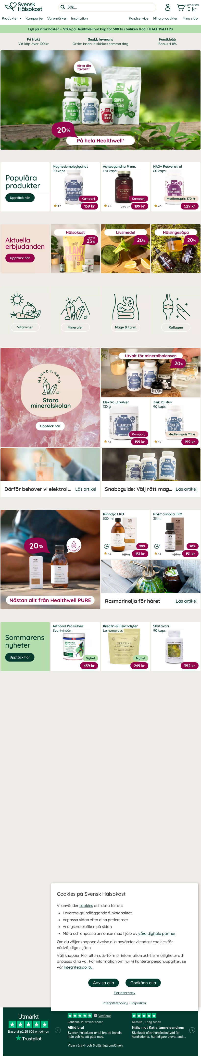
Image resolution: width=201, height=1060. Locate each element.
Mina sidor (191, 18)
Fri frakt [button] (33, 41)
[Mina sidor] (166, 7)
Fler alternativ (125, 993)
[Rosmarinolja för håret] (151, 584)
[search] (107, 7)
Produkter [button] (10, 18)
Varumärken (57, 18)
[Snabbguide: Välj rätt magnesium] (151, 472)
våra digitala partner (156, 933)
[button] (187, 7)
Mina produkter (165, 18)
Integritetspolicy (78, 967)
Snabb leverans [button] (100, 41)
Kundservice (138, 18)
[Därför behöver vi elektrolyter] (50, 472)
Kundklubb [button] (167, 41)
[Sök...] (63, 7)
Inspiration (79, 18)
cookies (86, 905)
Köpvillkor (138, 1003)
